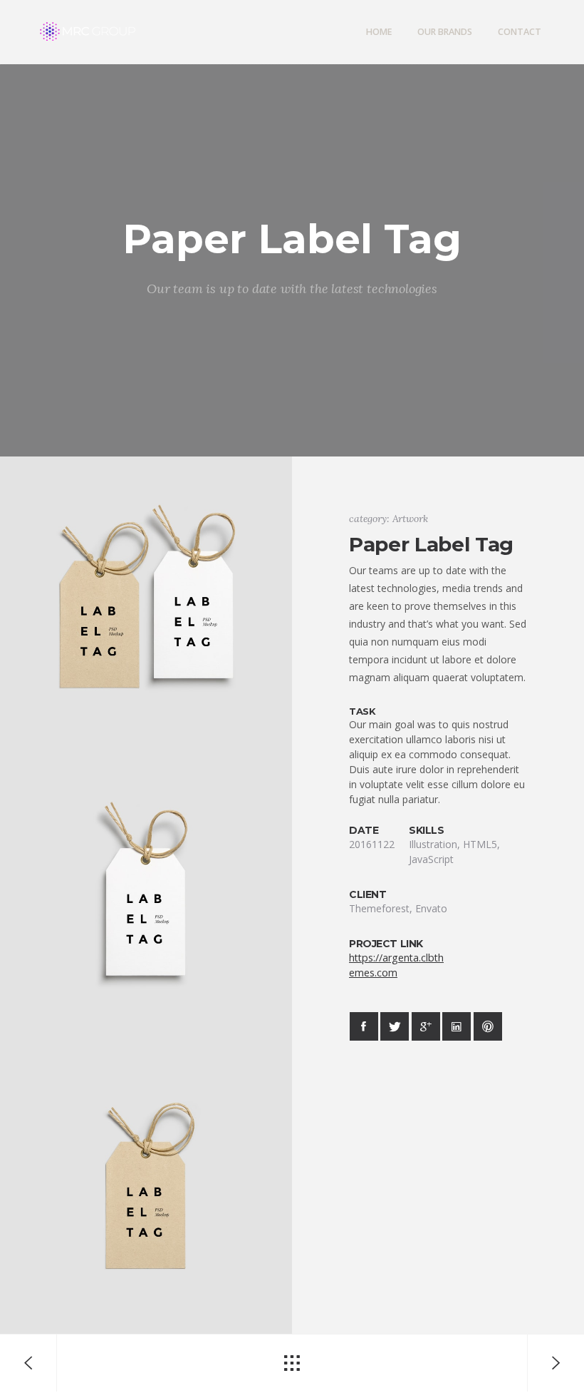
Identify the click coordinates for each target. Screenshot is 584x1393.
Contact (519, 32)
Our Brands (444, 32)
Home (379, 32)
